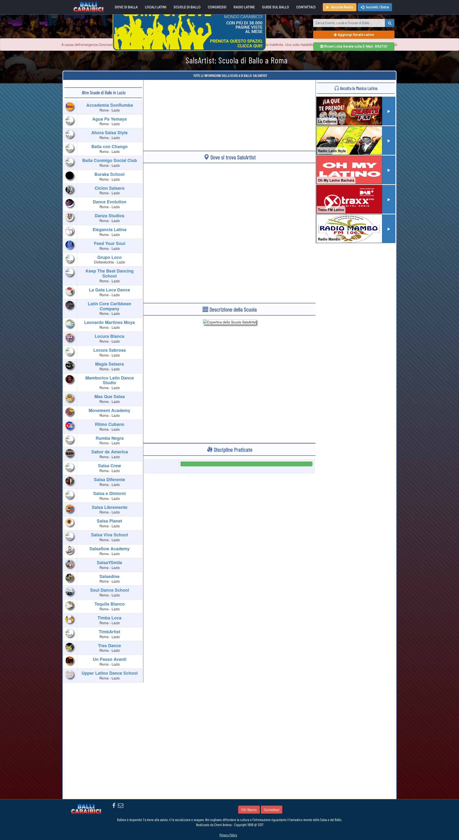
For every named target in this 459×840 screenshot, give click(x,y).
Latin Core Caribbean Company (109, 306)
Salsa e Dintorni (109, 493)
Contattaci (306, 7)
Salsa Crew (109, 465)
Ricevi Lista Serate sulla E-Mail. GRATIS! (355, 46)
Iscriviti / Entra (377, 7)
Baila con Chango (109, 146)
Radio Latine (244, 7)
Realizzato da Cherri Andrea (214, 825)
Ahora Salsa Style (109, 132)
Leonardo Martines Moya (109, 322)
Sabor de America (109, 452)
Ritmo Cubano (109, 424)
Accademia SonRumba (109, 105)
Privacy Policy (228, 835)
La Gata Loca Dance (109, 290)
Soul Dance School (109, 590)
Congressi (217, 7)
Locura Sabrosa (109, 350)
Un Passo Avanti (109, 659)
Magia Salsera (109, 364)
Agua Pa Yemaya (109, 119)
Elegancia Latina (109, 229)
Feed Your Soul (109, 243)
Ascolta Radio (341, 7)
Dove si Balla (126, 7)
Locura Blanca (109, 336)
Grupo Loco (109, 257)
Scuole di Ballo (187, 7)
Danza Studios (109, 215)
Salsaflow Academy (109, 548)
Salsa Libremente (109, 507)
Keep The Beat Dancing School (110, 273)
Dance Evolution (109, 202)
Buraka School (109, 174)
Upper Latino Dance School (110, 673)
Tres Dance (109, 645)
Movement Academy (109, 410)
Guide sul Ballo (275, 7)
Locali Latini (155, 7)
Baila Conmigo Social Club (109, 160)
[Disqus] (229, 609)
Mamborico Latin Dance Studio (109, 380)
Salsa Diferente (109, 479)
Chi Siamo (249, 809)
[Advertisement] (229, 113)
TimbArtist (109, 632)
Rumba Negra (110, 438)
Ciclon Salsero (110, 188)
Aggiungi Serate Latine (355, 35)
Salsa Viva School (109, 535)
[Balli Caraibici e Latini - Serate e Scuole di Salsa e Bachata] (88, 6)
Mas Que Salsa (109, 396)
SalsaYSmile (109, 562)
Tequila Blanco (109, 604)
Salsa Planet (109, 521)
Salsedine (109, 576)
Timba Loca (109, 618)
